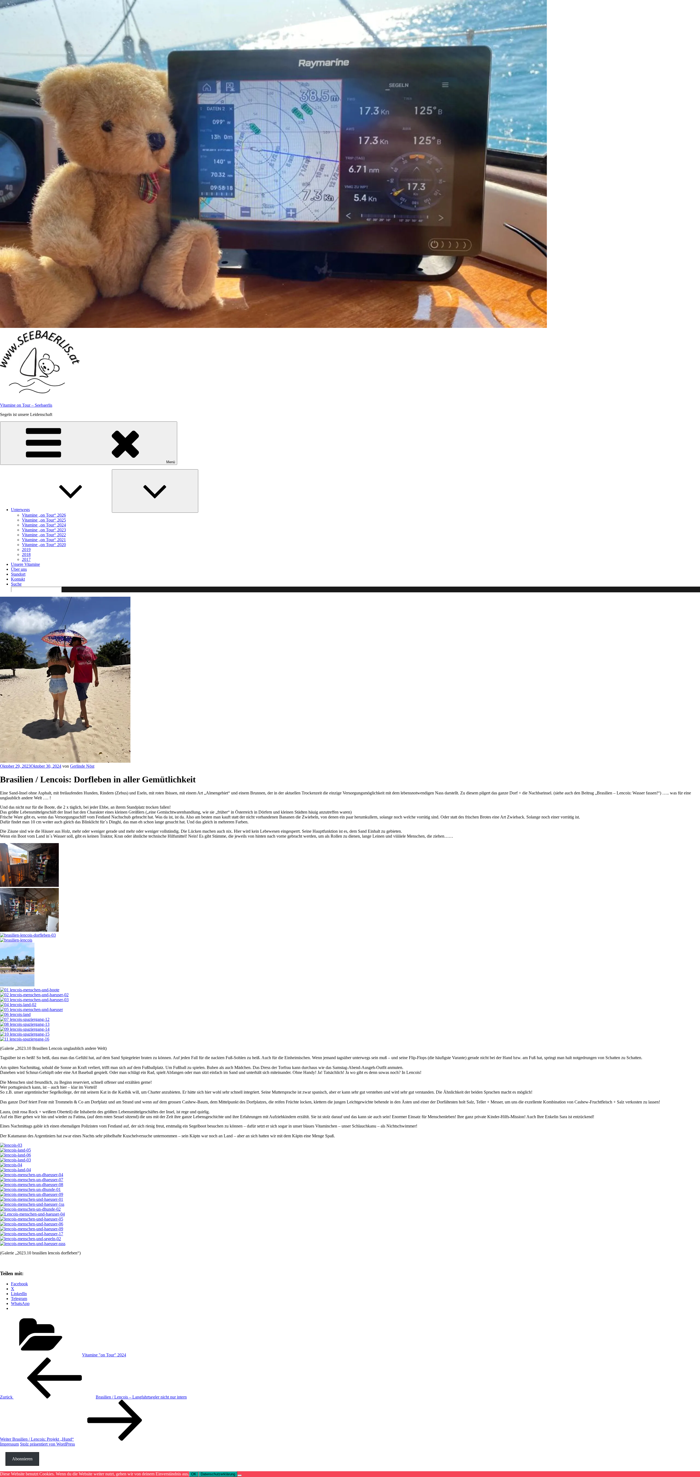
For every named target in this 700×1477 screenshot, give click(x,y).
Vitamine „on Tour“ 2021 (44, 539)
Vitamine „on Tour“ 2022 (44, 534)
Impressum (9, 1444)
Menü (170, 462)
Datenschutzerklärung (218, 1474)
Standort (18, 574)
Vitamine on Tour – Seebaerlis (26, 405)
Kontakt (18, 579)
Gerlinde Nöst (82, 766)
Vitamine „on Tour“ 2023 (44, 530)
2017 (26, 559)
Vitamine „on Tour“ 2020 (44, 544)
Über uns (19, 569)
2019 (26, 549)
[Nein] (239, 1475)
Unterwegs (20, 509)
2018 (26, 554)
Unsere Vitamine (25, 564)
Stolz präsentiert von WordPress (47, 1444)
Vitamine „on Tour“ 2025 (44, 520)
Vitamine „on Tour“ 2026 (44, 515)
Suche (16, 584)
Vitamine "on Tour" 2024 (104, 1355)
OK (193, 1474)
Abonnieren (22, 1458)
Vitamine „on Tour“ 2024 (44, 525)
